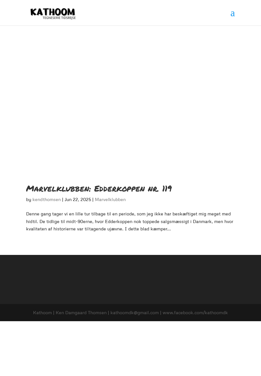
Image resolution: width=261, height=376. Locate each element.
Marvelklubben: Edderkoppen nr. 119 (99, 188)
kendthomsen (46, 199)
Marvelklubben (110, 199)
